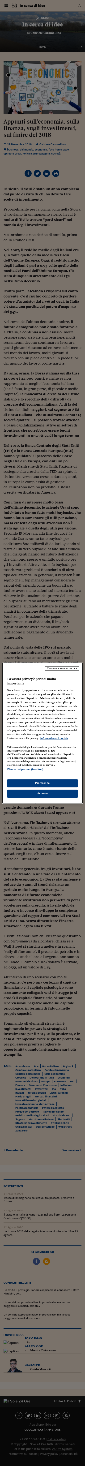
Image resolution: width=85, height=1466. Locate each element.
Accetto (42, 793)
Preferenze (42, 783)
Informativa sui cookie (54, 738)
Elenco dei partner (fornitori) (25, 769)
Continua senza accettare (62, 668)
